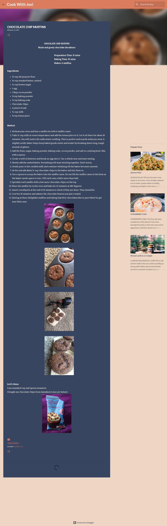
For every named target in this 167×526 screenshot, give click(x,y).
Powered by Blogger (85, 522)
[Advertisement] (56, 498)
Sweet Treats (13, 443)
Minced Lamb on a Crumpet (141, 256)
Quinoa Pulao (135, 173)
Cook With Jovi (20, 4)
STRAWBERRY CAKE (138, 214)
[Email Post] (8, 440)
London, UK (18, 446)
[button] (8, 35)
